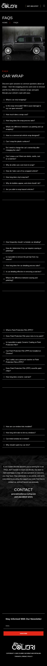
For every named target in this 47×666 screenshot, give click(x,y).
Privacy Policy (27, 656)
